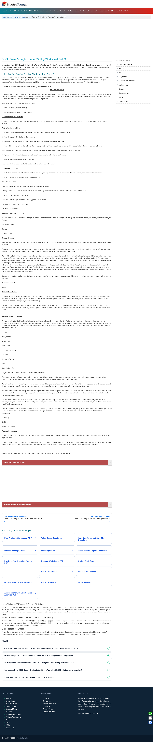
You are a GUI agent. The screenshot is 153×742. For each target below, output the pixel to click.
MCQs (8, 725)
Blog (112, 11)
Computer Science (125, 64)
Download (49, 11)
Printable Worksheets (13, 717)
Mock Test (103, 11)
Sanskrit (121, 97)
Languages (123, 77)
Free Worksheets (89, 11)
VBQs (8, 722)
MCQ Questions (74, 11)
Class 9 (16, 17)
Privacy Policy (48, 709)
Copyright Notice (49, 712)
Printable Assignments (13, 714)
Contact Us (47, 701)
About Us (46, 698)
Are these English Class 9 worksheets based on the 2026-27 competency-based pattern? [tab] (38, 655)
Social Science (124, 93)
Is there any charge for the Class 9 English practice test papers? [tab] (29, 677)
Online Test (10, 728)
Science (121, 89)
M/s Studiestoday (22, 738)
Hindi (120, 72)
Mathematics (123, 85)
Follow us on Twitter (50, 703)
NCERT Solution (11, 703)
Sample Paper (11, 701)
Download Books (11, 709)
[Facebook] (150, 722)
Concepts (9, 712)
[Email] (150, 718)
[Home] (14, 4)
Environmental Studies (127, 81)
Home (4, 17)
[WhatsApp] (150, 713)
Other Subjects (124, 101)
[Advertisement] (69, 37)
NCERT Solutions (35, 11)
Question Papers (11, 706)
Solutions (60, 11)
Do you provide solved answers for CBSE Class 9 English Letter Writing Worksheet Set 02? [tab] (39, 663)
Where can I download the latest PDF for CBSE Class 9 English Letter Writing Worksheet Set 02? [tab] (42, 648)
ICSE (23, 11)
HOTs (8, 720)
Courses (6, 11)
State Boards (121, 11)
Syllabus (9, 698)
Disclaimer (46, 706)
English (23, 17)
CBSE (15, 11)
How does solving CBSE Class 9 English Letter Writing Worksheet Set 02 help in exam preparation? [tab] (43, 670)
